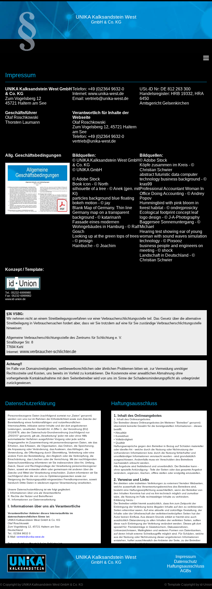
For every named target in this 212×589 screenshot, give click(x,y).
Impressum (186, 556)
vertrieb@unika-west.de (106, 98)
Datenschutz (185, 561)
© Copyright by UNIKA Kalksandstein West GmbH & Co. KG (41, 584)
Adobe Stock (88, 179)
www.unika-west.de (106, 93)
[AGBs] (37, 188)
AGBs (185, 571)
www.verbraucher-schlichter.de (48, 351)
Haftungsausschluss (185, 566)
